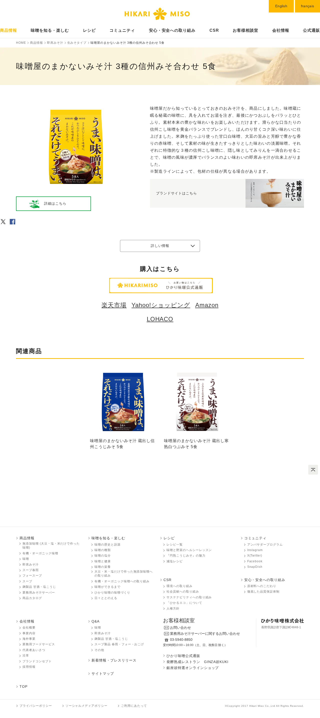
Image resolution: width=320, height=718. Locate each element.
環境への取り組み (179, 586)
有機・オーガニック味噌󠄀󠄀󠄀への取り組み (122, 581)
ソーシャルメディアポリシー (87, 706)
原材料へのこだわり (261, 586)
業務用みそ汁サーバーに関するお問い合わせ (205, 634)
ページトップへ (313, 470)
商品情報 (8, 30)
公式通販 (311, 30)
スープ (27, 581)
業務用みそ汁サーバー (38, 592)
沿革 (25, 655)
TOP (24, 687)
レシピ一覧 (174, 544)
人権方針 (173, 608)
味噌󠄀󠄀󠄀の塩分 (102, 555)
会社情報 (280, 30)
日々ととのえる (105, 598)
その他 (99, 650)
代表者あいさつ (33, 650)
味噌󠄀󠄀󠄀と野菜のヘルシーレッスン (189, 550)
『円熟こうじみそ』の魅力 (186, 555)
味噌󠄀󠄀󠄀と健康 (102, 561)
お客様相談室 (245, 30)
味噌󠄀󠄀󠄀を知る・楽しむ (108, 538)
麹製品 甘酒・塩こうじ (39, 587)
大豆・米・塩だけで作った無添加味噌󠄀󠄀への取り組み (123, 574)
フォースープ (32, 575)
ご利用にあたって (134, 706)
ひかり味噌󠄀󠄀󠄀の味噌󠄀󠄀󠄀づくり (112, 592)
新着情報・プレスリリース (114, 660)
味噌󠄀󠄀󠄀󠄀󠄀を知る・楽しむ (50, 30)
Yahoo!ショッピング (161, 305)
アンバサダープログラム (265, 544)
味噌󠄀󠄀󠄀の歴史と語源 (107, 544)
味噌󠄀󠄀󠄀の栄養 (102, 567)
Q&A (96, 621)
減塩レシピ (174, 561)
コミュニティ (122, 30)
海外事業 (29, 639)
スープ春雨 (30, 570)
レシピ (89, 30)
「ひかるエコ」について (184, 603)
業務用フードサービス (38, 644)
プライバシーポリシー (36, 706)
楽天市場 (114, 305)
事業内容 (29, 633)
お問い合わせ (180, 628)
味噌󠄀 (97, 627)
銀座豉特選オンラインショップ (192, 668)
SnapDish (255, 567)
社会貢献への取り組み (182, 591)
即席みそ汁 (30, 564)
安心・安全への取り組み (172, 30)
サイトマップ (103, 674)
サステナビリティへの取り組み (189, 597)
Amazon (206, 305)
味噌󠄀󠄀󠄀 (25, 559)
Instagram (255, 550)
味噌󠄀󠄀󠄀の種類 (102, 550)
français (307, 6)
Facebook (255, 561)
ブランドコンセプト (37, 661)
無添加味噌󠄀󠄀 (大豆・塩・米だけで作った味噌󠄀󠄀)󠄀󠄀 (51, 546)
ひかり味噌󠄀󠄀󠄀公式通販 (183, 656)
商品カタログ (32, 598)
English (281, 6)
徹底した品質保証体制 (263, 591)
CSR (214, 30)
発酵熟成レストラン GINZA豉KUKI (197, 662)
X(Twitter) (254, 555)
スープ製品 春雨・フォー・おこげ (119, 644)
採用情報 (29, 667)
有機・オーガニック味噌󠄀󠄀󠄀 (40, 553)
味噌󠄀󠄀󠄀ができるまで (107, 587)
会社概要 (29, 627)
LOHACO (160, 319)
